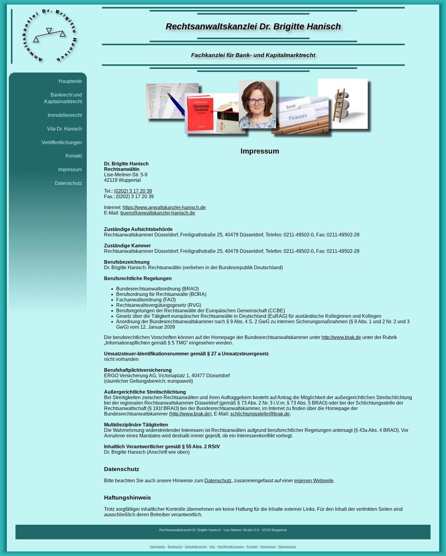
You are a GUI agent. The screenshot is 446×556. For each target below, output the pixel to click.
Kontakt (74, 155)
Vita (212, 546)
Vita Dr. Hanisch (64, 128)
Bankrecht (175, 546)
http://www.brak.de (341, 337)
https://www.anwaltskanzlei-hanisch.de (164, 207)
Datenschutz (68, 183)
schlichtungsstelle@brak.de (260, 413)
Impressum (70, 169)
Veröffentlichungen (62, 142)
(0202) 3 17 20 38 (133, 191)
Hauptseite (70, 81)
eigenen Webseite (313, 480)
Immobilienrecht (65, 115)
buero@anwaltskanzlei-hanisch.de (157, 212)
